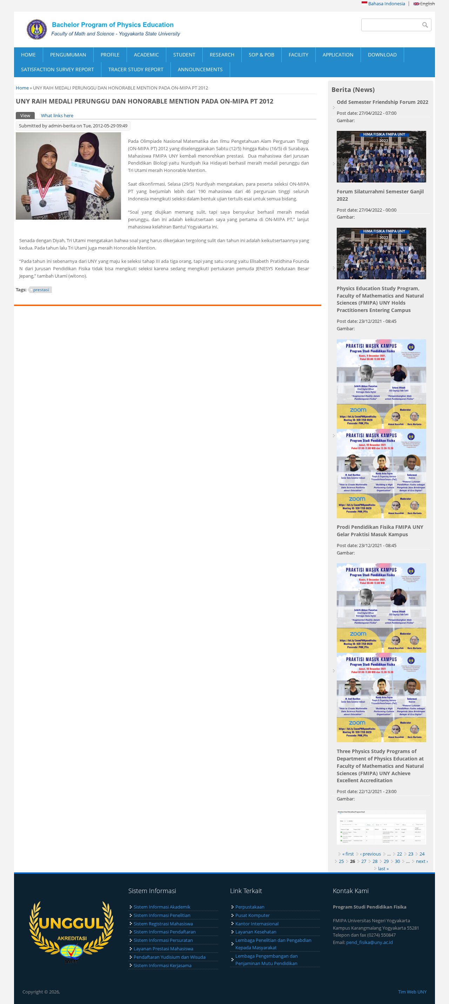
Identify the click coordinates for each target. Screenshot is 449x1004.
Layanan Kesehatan (255, 932)
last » (383, 868)
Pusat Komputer (252, 915)
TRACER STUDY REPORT (135, 69)
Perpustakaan (249, 907)
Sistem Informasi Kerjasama (163, 965)
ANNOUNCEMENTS (200, 69)
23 (410, 854)
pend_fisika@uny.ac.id (369, 942)
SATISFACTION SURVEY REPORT (57, 69)
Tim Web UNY (412, 992)
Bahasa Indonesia (386, 3)
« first (348, 854)
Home (22, 88)
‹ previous (370, 854)
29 (386, 861)
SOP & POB (261, 54)
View (27, 115)
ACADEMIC (146, 54)
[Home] (119, 29)
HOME (28, 54)
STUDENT (184, 54)
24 (422, 854)
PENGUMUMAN (68, 54)
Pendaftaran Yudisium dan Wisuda (170, 957)
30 (397, 861)
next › (422, 861)
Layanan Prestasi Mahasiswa (163, 948)
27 (363, 861)
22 (399, 854)
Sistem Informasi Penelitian (162, 915)
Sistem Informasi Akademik (162, 907)
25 (341, 861)
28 (375, 861)
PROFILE (110, 54)
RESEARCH (222, 54)
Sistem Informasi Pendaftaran (165, 932)
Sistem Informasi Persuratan (163, 940)
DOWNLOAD (382, 54)
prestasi (41, 290)
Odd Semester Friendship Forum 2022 (382, 102)
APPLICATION (338, 54)
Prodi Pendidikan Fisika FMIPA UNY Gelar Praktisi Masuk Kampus (380, 531)
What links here (57, 115)
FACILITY (298, 54)
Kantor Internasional (257, 923)
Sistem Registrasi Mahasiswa (163, 923)
